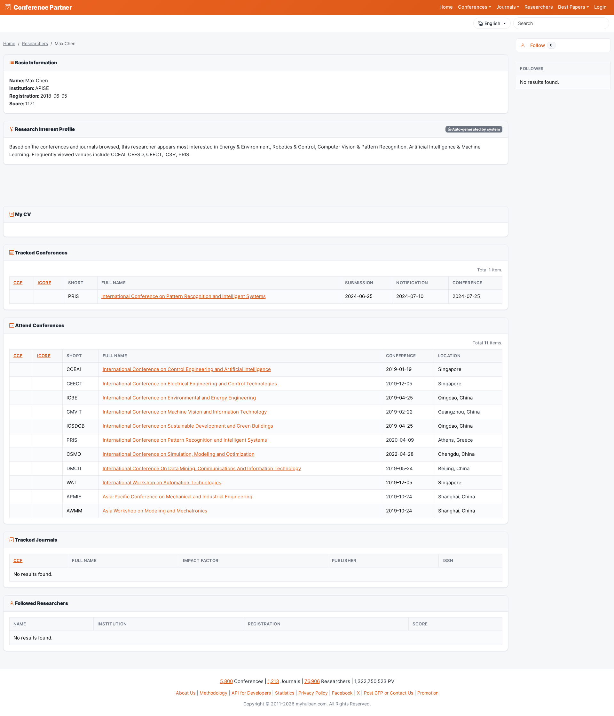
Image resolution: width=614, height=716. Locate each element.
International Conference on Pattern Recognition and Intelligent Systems (183, 296)
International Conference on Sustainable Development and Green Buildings (188, 426)
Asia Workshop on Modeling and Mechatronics (155, 511)
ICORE (44, 282)
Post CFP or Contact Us (388, 693)
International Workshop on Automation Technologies (162, 482)
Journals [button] (506, 7)
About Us (185, 693)
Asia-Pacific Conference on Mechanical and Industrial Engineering (177, 497)
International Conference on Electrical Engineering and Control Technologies (190, 384)
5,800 (226, 681)
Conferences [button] (472, 7)
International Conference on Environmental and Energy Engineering (179, 398)
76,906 (312, 681)
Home (446, 7)
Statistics (284, 693)
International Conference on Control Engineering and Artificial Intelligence (187, 369)
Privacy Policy (313, 693)
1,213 (273, 681)
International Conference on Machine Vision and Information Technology (185, 412)
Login (600, 7)
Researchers (538, 7)
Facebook (342, 693)
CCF (18, 282)
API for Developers (251, 693)
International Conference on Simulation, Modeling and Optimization (179, 454)
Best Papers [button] (571, 7)
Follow (540, 45)
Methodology (213, 693)
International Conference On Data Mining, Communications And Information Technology (202, 468)
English (492, 23)
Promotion (427, 693)
